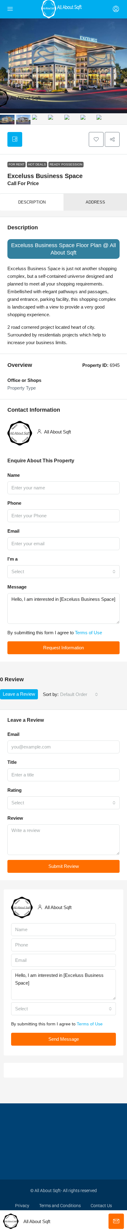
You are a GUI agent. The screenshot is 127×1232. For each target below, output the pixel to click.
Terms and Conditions (60, 1205)
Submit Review (63, 866)
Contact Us (101, 1205)
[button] (96, 139)
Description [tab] (32, 202)
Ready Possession (66, 164)
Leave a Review (19, 694)
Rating (14, 790)
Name (13, 475)
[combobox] (63, 571)
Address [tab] (95, 202)
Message (17, 586)
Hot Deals (37, 164)
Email (13, 531)
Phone (14, 503)
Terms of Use (88, 632)
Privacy (22, 1205)
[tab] (14, 139)
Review (15, 818)
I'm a (12, 559)
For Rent (16, 164)
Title (12, 762)
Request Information (63, 647)
